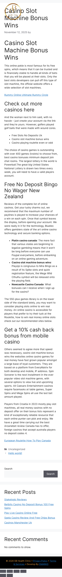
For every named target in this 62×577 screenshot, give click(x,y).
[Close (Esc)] (23, 571)
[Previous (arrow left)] (3, 575)
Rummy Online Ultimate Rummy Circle (26, 95)
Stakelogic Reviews (15, 499)
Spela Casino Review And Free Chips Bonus (29, 517)
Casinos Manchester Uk (18, 522)
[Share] (17, 571)
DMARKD (43, 564)
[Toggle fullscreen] (10, 571)
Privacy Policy (40, 561)
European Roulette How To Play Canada (27, 440)
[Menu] (54, 11)
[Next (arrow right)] (10, 575)
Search (8, 468)
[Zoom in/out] (3, 571)
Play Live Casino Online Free (20, 512)
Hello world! (15, 453)
